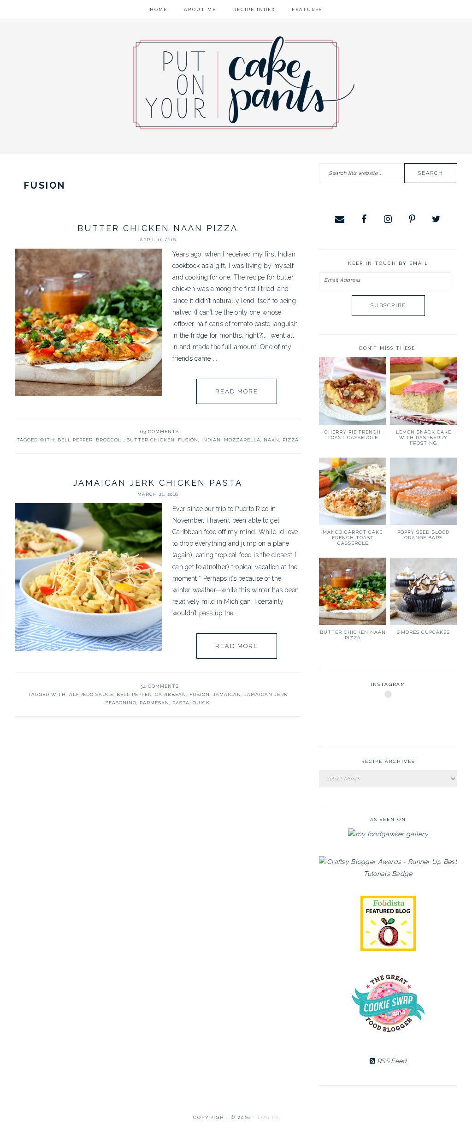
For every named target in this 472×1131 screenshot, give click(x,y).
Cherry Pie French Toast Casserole (352, 434)
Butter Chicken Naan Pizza (157, 228)
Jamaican (227, 694)
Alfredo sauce (91, 694)
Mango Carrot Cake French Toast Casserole (353, 538)
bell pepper (75, 439)
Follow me (388, 716)
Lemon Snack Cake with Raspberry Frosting (423, 437)
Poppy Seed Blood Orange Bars (423, 535)
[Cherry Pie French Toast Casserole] (352, 390)
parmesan (154, 702)
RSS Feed (391, 1061)
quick (201, 702)
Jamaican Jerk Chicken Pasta (157, 483)
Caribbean (170, 694)
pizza (291, 439)
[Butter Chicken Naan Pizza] (352, 591)
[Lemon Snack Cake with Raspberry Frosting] (423, 390)
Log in (268, 1117)
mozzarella (242, 439)
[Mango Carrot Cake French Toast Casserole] (352, 491)
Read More (236, 391)
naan (271, 439)
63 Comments (159, 431)
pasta (180, 702)
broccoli (109, 439)
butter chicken (150, 439)
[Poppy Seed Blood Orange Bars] (423, 491)
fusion (188, 439)
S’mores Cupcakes (423, 632)
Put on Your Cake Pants (243, 83)
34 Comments (159, 686)
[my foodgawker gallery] (388, 834)
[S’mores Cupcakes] (423, 591)
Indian (211, 439)
